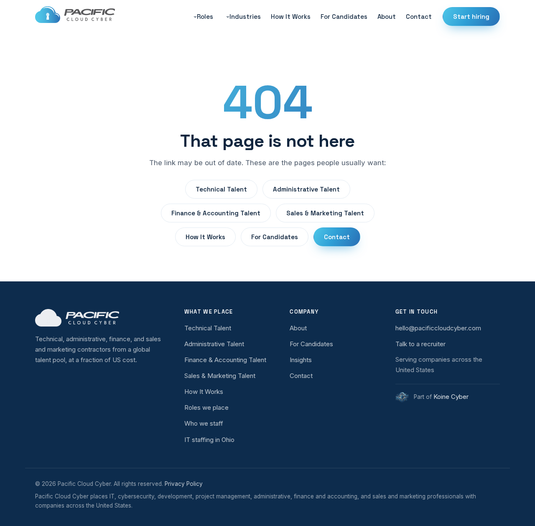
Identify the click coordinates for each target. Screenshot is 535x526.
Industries (245, 16)
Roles (205, 16)
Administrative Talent (306, 189)
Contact (419, 16)
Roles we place (206, 407)
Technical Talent (221, 189)
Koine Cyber (451, 397)
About (386, 16)
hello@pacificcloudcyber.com (438, 328)
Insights (301, 360)
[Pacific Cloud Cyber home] (100, 318)
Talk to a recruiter (420, 344)
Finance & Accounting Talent (215, 213)
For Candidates (344, 16)
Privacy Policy (184, 483)
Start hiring (471, 16)
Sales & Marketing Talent (325, 213)
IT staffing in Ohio (209, 440)
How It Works (291, 16)
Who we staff (203, 423)
